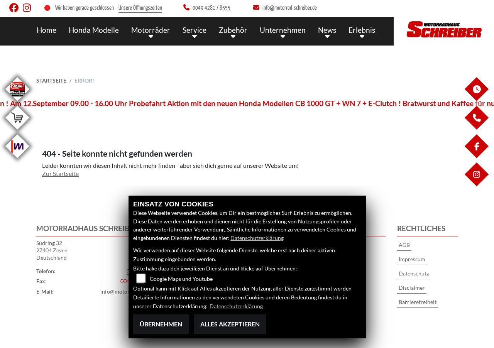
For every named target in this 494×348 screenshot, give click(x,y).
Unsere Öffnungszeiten (140, 8)
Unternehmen (283, 29)
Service (194, 29)
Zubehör (233, 29)
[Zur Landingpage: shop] (17, 131)
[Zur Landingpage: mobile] (17, 159)
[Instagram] (476, 184)
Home (46, 29)
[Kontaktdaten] (476, 127)
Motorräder (150, 29)
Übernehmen (161, 324)
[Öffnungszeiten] (476, 99)
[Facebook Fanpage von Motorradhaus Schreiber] (16, 9)
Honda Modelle (94, 29)
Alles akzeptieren (230, 324)
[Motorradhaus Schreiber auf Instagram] (28, 9)
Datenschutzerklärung (257, 238)
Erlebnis (362, 29)
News (327, 29)
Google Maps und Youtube (181, 278)
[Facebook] (476, 156)
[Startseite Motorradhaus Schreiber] (443, 29)
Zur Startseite (60, 173)
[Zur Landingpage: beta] (17, 102)
